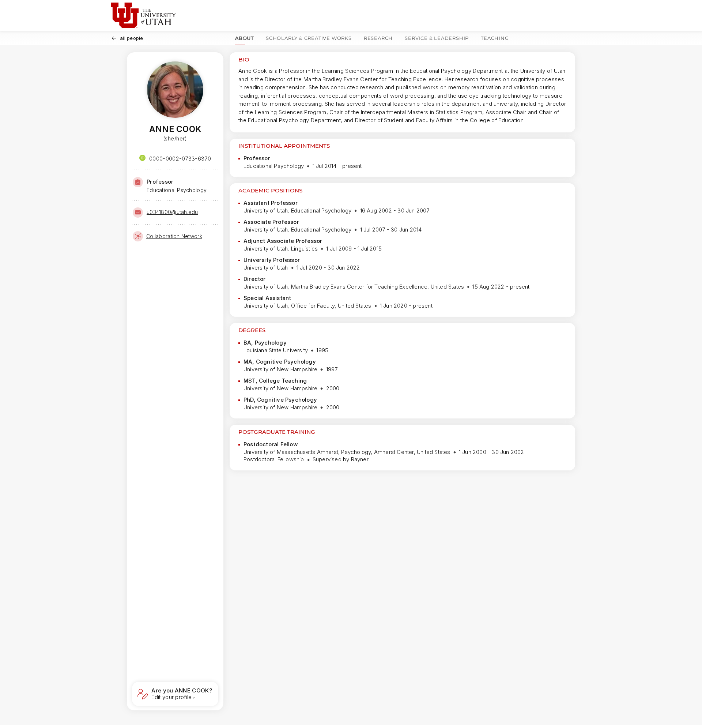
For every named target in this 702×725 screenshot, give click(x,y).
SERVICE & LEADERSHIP (437, 38)
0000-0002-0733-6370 (180, 158)
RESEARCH (378, 38)
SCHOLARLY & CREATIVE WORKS (309, 38)
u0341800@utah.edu (172, 212)
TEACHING (495, 38)
